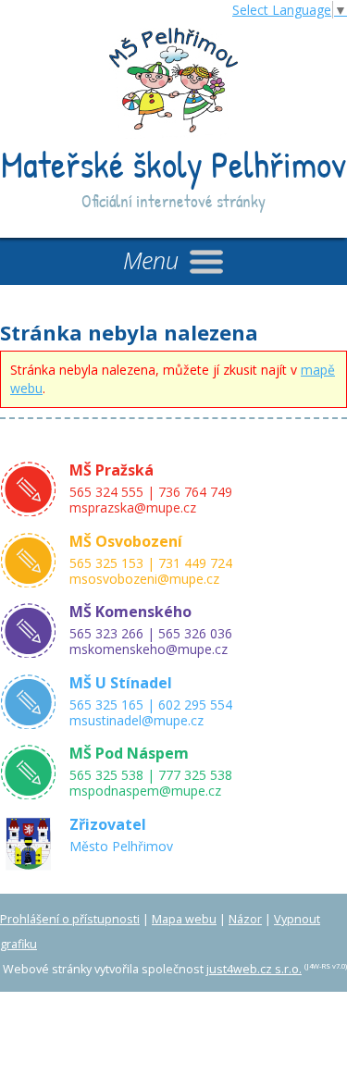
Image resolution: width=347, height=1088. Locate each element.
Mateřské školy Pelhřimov (173, 164)
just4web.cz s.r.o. (254, 969)
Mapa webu (184, 919)
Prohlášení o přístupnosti (70, 919)
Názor (245, 919)
